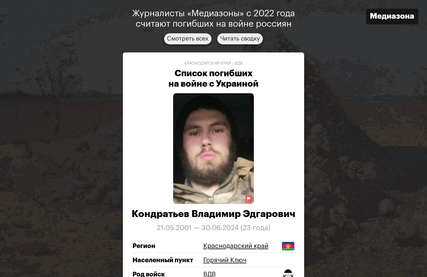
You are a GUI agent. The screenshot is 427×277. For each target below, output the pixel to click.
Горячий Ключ (224, 260)
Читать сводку (240, 39)
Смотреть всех (188, 39)
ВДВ (239, 63)
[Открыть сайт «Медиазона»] (392, 17)
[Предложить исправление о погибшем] (249, 199)
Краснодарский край (207, 63)
